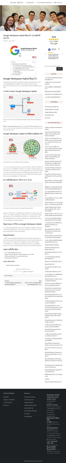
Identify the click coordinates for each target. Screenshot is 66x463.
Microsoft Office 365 (49, 115)
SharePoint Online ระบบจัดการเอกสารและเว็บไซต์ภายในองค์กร (53, 279)
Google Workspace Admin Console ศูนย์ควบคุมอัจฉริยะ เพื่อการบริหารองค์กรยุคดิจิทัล (53, 209)
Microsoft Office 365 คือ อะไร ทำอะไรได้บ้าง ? (53, 253)
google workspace (8, 275)
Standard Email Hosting (29, 397)
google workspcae (58, 406)
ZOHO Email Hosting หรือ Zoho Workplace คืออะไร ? (52, 248)
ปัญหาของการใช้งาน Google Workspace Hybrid (24, 70)
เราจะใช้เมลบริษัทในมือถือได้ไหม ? (53, 97)
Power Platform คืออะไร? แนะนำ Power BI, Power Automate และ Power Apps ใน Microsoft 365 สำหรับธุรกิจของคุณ (53, 308)
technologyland (52, 428)
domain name (51, 399)
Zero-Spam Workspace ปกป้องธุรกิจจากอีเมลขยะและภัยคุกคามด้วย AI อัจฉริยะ (53, 169)
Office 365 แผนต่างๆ (56, 424)
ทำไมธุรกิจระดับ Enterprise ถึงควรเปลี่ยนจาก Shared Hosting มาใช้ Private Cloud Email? (53, 134)
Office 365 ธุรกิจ (50, 424)
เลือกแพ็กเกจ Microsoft (56, 451)
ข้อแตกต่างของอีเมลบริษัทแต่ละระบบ (53, 381)
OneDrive (47, 379)
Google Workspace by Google (13, 265)
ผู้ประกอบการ (49, 439)
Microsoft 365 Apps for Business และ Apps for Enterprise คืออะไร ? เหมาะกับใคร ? (53, 354)
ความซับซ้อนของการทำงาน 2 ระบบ (21, 68)
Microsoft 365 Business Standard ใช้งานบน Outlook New (53, 370)
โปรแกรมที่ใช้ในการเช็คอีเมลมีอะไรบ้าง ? (53, 87)
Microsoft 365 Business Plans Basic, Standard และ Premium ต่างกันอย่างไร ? (53, 360)
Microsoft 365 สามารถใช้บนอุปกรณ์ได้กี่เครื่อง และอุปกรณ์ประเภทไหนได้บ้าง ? (53, 182)
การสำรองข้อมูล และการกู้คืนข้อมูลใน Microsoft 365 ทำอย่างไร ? (53, 275)
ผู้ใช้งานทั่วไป (54, 439)
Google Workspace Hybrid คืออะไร (19, 64)
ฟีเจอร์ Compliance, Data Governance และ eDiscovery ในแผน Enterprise (53, 236)
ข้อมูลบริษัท (6, 397)
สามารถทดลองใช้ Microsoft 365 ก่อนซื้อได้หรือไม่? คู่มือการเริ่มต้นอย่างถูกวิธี (53, 193)
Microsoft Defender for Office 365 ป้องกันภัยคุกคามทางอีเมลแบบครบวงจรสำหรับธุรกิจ (53, 231)
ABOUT (21, 2)
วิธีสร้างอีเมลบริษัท (49, 445)
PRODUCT (31, 2)
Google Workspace (28, 402)
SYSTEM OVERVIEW (45, 2)
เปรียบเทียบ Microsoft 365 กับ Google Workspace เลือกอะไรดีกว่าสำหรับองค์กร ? (53, 315)
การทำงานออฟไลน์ (49, 433)
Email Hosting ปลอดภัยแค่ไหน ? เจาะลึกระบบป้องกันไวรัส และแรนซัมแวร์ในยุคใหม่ (54, 296)
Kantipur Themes (38, 461)
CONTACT (59, 2)
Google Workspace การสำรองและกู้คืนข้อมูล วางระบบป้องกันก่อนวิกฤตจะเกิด (54, 203)
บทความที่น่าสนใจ (16, 74)
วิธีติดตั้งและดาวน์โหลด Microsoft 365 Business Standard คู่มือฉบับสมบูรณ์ (53, 187)
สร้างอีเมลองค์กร (55, 445)
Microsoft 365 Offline (50, 412)
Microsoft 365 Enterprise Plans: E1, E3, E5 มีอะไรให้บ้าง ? (53, 330)
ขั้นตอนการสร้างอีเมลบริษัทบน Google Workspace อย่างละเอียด (19, 254)
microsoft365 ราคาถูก (51, 416)
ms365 (49, 422)
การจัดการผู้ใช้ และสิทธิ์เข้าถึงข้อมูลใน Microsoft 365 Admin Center (53, 241)
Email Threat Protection (51, 401)
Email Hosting (9, 83)
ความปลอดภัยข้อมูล (51, 435)
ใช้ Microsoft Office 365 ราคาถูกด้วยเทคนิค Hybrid (16, 256)
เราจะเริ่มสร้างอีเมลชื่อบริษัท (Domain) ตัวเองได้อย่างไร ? (53, 78)
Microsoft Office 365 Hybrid (30, 410)
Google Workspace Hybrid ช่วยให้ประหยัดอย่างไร (24, 67)
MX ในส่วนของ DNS (33, 126)
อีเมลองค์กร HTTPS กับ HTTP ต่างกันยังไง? (53, 348)
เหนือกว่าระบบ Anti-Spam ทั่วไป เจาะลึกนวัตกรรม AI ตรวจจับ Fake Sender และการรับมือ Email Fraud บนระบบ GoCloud (53, 141)
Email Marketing (28, 416)
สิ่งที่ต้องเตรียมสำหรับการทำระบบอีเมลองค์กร (53, 375)
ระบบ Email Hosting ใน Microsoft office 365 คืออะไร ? (52, 257)
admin (6, 40)
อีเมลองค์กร (51, 449)
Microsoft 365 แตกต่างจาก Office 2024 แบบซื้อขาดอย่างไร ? (53, 321)
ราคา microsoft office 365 (52, 442)
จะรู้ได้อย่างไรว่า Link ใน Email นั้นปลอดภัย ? (53, 83)
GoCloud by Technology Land (52, 106)
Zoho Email (47, 117)
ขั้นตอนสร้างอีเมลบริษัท (56, 433)
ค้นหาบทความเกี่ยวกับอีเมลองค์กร (52, 66)
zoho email (49, 430)
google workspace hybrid (51, 406)
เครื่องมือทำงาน (49, 451)
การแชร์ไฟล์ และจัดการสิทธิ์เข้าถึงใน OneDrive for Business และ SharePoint (53, 224)
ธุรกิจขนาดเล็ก (49, 437)
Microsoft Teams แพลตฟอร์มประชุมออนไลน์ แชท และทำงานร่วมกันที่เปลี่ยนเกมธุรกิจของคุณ (53, 290)
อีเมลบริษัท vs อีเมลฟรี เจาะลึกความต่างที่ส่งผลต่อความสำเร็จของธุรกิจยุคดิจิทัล (53, 176)
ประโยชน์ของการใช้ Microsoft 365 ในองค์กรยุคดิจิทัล (53, 339)
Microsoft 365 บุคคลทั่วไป (51, 414)
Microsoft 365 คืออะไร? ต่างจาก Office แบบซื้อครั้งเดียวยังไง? (53, 198)
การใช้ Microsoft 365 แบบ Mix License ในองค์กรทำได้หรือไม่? (53, 301)
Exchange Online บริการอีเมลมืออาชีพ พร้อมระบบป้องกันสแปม (53, 366)
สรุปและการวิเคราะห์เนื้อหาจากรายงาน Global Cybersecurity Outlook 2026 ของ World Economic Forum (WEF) (53, 149)
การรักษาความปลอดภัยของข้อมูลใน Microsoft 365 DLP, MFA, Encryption (53, 219)
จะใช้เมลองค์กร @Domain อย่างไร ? (53, 271)
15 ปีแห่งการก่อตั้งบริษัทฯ (9, 399)
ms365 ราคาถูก (55, 422)
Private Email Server (29, 399)
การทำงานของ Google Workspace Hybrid (22, 65)
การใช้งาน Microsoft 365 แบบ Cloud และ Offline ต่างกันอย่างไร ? (53, 335)
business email (53, 395)
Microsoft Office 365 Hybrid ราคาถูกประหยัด (53, 267)
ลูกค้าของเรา (6, 405)
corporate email (52, 397)
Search (59, 68)
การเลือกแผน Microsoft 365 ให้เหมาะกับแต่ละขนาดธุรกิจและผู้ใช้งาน (53, 325)
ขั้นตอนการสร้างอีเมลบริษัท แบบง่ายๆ (53, 261)
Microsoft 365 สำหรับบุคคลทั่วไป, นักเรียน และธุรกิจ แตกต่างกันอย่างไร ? (54, 344)
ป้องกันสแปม (59, 437)
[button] (33, 62)
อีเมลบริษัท (51, 447)
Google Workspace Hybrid (51, 112)
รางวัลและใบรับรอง (7, 402)
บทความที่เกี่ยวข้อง (18, 73)
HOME (14, 2)
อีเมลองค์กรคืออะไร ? (50, 264)
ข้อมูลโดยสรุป (17, 71)
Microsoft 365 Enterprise (50, 410)
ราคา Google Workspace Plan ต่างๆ (13, 252)
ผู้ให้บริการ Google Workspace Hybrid (11, 126)
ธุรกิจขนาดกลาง (57, 435)
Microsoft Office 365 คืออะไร (11, 258)
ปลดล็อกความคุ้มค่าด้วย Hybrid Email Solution (53, 128)
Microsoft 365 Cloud (57, 408)
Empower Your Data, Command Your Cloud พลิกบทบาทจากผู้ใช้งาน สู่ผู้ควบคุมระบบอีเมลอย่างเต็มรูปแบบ (53, 163)
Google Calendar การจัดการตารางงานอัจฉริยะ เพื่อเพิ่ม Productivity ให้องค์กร (54, 214)
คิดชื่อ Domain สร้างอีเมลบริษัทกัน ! (53, 91)
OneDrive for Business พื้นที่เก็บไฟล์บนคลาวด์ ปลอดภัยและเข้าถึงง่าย (53, 284)
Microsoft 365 (51, 408)
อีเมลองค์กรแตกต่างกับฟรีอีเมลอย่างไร (53, 94)
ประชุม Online (13, 176)
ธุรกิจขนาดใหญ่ (54, 437)
